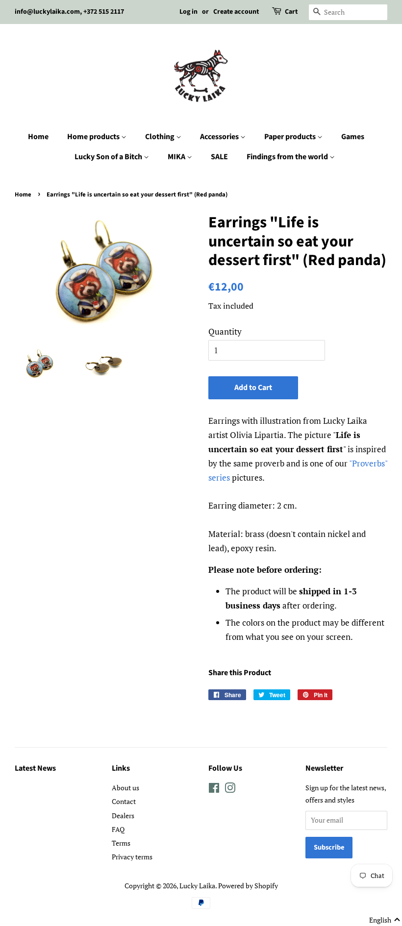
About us (125, 787)
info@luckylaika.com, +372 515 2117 (69, 12)
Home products (94, 136)
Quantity (225, 331)
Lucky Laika (197, 885)
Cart (291, 12)
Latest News (35, 768)
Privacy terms (132, 856)
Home (38, 136)
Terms (121, 843)
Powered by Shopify (248, 885)
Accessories (220, 136)
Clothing (160, 136)
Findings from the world (288, 156)
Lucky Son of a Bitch (109, 156)
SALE (219, 156)
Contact (124, 801)
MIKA (177, 156)
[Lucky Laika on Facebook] (214, 789)
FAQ (118, 829)
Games (352, 136)
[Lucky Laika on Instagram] (230, 789)
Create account (236, 12)
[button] (385, 920)
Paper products (290, 136)
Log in (188, 12)
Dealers (123, 815)
